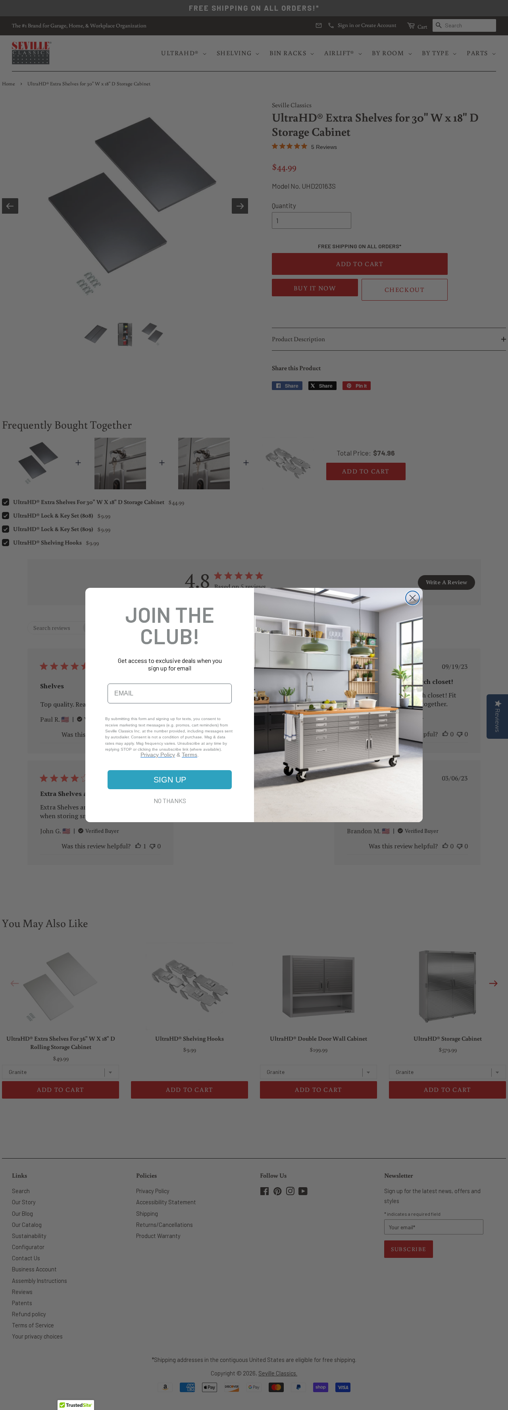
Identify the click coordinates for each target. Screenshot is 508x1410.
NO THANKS (170, 800)
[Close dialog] (412, 598)
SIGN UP (170, 779)
